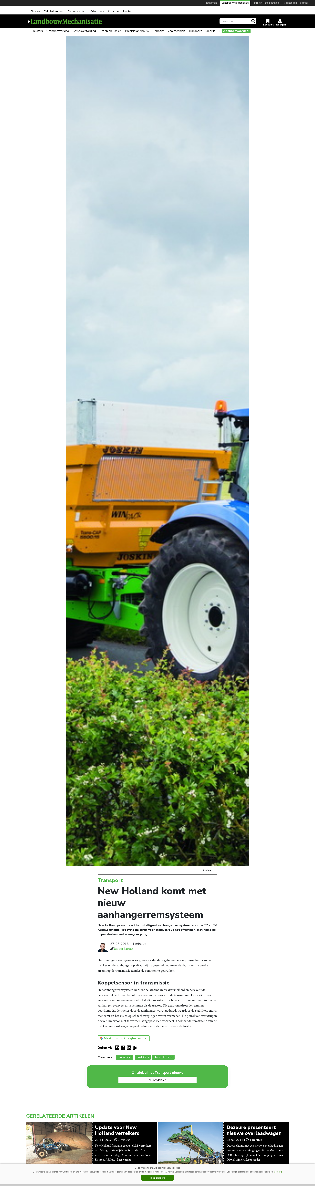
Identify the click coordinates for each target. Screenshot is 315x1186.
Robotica (158, 31)
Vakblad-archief (53, 11)
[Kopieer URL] (135, 1047)
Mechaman (210, 3)
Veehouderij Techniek (296, 3)
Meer (208, 31)
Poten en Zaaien (110, 31)
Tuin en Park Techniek (266, 3)
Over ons (113, 11)
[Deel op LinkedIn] (130, 1047)
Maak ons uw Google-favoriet (126, 1038)
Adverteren (97, 11)
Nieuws (35, 11)
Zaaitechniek (176, 31)
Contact (128, 11)
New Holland (163, 1057)
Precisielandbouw (137, 31)
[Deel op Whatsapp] (118, 1047)
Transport (195, 31)
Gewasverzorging (84, 31)
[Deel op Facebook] (124, 1047)
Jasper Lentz (123, 948)
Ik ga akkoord (157, 1177)
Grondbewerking (57, 31)
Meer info (278, 1172)
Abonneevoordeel (236, 31)
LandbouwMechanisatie (235, 3)
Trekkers (37, 31)
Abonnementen (76, 11)
